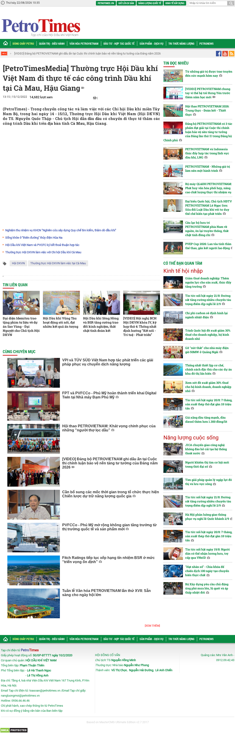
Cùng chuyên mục (19, 351)
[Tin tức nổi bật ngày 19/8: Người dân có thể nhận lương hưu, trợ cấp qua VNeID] (173, 553)
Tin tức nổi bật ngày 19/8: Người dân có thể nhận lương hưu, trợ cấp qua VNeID (207, 553)
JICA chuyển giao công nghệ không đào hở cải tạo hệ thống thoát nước (206, 449)
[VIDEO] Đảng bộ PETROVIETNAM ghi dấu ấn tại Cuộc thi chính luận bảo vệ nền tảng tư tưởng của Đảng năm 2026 (110, 463)
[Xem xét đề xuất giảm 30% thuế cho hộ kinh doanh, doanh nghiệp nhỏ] (173, 387)
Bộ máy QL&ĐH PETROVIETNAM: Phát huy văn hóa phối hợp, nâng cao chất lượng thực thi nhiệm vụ (208, 188)
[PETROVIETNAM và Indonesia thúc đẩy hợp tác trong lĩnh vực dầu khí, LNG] (173, 153)
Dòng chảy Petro (23, 43)
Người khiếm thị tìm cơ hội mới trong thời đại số (207, 464)
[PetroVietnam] (40, 27)
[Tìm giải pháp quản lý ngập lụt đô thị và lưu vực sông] (173, 484)
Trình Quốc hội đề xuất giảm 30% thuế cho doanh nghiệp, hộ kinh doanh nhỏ (207, 334)
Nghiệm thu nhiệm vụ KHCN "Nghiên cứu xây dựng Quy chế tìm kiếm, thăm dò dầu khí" (60, 230)
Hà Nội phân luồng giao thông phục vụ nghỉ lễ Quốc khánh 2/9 (207, 516)
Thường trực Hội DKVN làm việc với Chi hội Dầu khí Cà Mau (43, 252)
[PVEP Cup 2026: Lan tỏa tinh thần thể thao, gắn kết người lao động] (173, 248)
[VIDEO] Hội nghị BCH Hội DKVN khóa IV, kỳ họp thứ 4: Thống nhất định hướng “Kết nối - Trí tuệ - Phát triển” (140, 326)
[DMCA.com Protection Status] (14, 730)
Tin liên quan (15, 284)
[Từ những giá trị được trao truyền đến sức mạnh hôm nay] (173, 75)
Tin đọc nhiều (175, 63)
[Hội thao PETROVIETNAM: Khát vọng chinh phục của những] (33, 439)
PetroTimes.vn (106, 3)
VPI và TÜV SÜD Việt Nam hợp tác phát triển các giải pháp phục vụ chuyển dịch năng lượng (107, 362)
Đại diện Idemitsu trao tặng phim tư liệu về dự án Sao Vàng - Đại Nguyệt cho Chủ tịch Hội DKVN (21, 326)
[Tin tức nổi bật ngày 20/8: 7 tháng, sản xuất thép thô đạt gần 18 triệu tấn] (173, 404)
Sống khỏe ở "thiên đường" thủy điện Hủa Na (33, 237)
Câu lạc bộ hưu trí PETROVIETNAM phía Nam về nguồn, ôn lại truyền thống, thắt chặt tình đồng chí (207, 229)
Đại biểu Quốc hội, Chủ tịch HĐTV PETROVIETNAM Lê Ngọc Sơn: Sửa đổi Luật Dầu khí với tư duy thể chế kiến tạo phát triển (208, 207)
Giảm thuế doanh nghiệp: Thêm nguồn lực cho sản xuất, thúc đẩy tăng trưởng (208, 282)
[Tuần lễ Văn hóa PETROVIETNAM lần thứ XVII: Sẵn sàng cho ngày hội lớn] (33, 603)
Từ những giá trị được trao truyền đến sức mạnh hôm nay (208, 73)
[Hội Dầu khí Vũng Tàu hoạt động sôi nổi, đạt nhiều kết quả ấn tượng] (61, 303)
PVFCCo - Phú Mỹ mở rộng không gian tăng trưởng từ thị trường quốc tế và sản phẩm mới (109, 527)
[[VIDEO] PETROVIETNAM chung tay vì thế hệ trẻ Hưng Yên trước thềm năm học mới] (173, 93)
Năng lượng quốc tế (149, 3)
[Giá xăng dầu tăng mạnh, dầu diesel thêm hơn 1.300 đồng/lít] (173, 421)
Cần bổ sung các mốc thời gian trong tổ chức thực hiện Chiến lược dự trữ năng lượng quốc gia (74, 53)
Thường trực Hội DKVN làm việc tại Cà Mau (58, 263)
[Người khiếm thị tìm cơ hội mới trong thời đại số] (173, 466)
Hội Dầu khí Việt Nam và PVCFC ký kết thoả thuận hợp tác (42, 245)
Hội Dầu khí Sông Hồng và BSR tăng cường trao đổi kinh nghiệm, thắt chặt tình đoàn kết (101, 324)
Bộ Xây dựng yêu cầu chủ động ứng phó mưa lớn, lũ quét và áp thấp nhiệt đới (206, 588)
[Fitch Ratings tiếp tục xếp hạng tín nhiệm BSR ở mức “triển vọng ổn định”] (33, 570)
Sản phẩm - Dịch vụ (151, 43)
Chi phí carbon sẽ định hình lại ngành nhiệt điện (206, 315)
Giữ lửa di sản (126, 3)
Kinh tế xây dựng (174, 3)
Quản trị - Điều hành (51, 43)
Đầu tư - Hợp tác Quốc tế (119, 43)
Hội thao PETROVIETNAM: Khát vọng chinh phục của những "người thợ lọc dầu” (109, 428)
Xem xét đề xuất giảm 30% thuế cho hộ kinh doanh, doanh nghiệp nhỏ (208, 387)
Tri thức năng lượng (181, 43)
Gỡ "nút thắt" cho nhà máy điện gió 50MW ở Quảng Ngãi (207, 350)
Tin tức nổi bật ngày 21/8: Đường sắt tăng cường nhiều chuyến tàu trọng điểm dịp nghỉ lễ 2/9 (208, 300)
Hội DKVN (18, 263)
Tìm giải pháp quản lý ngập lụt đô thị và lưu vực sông (208, 482)
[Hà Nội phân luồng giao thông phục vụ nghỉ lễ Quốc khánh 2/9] (173, 518)
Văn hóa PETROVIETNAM (84, 43)
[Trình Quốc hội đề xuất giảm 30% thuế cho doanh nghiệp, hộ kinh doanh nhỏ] (173, 334)
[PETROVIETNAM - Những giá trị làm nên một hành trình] (173, 170)
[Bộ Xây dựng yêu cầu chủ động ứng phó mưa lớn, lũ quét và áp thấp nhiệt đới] (173, 588)
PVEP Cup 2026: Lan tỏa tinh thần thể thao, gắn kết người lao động (208, 246)
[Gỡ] (173, 352)
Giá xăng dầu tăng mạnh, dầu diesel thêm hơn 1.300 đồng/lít (206, 419)
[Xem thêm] (152, 625)
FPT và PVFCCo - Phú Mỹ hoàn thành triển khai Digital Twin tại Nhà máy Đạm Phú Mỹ (109, 395)
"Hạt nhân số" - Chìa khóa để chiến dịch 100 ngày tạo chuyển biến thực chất (207, 571)
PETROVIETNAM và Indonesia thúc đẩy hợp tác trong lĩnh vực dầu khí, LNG (207, 153)
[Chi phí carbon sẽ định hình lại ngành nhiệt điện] (173, 317)
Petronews (206, 43)
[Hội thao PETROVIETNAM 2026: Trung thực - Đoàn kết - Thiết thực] (173, 110)
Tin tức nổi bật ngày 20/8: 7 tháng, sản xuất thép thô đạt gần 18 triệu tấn (208, 404)
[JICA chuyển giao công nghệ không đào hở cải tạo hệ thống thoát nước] (173, 449)
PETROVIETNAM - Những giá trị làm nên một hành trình (207, 168)
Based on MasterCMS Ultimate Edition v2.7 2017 (118, 722)
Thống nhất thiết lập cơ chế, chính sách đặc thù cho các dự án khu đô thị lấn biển (208, 369)
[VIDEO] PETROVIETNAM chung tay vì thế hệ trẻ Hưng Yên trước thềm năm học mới (207, 93)
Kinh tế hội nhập (183, 271)
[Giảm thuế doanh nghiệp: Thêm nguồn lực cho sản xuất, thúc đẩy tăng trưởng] (173, 282)
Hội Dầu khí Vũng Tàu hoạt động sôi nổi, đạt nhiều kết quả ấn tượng (60, 322)
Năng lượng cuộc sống (190, 437)
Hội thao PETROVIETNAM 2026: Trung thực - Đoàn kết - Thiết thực (207, 110)
